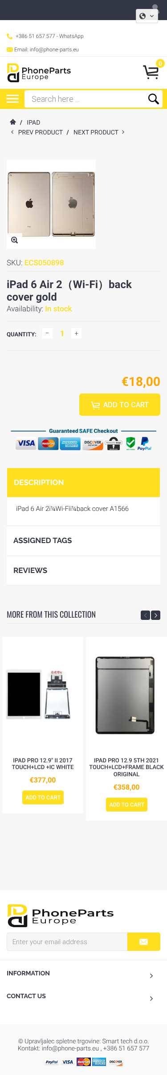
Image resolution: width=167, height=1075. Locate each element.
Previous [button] (145, 615)
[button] (147, 16)
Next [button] (155, 615)
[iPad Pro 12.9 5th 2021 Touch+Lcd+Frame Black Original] (126, 695)
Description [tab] (39, 482)
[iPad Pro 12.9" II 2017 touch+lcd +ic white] (42, 695)
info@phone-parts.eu (54, 49)
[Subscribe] (143, 942)
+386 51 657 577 (35, 36)
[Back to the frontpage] (12, 122)
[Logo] (39, 73)
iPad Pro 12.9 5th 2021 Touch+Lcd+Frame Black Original (126, 767)
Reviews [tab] (30, 570)
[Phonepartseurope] (60, 915)
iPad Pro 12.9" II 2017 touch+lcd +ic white (43, 764)
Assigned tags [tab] (42, 540)
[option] (43, 725)
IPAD (33, 122)
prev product (42, 132)
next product (97, 132)
